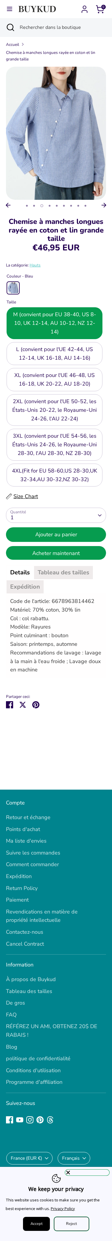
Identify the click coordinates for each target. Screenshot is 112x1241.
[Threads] (50, 1119)
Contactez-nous (24, 932)
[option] (56, 133)
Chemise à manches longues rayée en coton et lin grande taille (50, 56)
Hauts (35, 265)
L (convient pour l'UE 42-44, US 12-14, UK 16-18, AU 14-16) (54, 353)
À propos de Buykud (31, 979)
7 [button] (71, 206)
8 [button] (78, 206)
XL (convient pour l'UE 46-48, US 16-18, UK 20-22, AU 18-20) (54, 379)
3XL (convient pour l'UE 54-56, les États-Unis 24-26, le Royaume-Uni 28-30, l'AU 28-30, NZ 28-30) (54, 444)
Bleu (13, 287)
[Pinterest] (40, 1119)
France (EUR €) (26, 1158)
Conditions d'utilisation (33, 1070)
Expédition (19, 876)
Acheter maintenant (56, 553)
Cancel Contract (25, 943)
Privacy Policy (63, 1208)
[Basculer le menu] (10, 9)
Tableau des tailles (29, 991)
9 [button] (85, 206)
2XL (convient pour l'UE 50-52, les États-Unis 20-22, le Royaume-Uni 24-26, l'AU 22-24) (54, 410)
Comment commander (32, 864)
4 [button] (49, 206)
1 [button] (27, 206)
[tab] (20, 572)
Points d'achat (23, 829)
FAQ (11, 1014)
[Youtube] (19, 1119)
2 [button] (34, 206)
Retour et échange (28, 817)
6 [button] (64, 206)
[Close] (87, 1172)
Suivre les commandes (33, 852)
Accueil (12, 44)
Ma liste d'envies (26, 840)
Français (71, 1158)
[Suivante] (104, 205)
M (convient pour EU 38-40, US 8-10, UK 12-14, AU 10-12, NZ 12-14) (54, 323)
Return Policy (22, 888)
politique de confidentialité (38, 1058)
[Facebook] (9, 1119)
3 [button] (41, 205)
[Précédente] (8, 205)
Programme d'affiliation (34, 1082)
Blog (11, 1046)
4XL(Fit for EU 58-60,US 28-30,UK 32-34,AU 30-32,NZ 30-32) (54, 475)
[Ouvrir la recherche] (9, 27)
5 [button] (57, 206)
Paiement (17, 899)
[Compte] (84, 7)
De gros (15, 1002)
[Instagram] (29, 1119)
